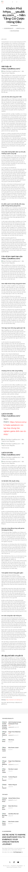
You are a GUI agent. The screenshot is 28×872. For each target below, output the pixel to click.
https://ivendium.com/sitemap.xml (14, 699)
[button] (11, 2)
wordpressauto (8, 28)
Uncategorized (14, 30)
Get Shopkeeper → (18, 852)
